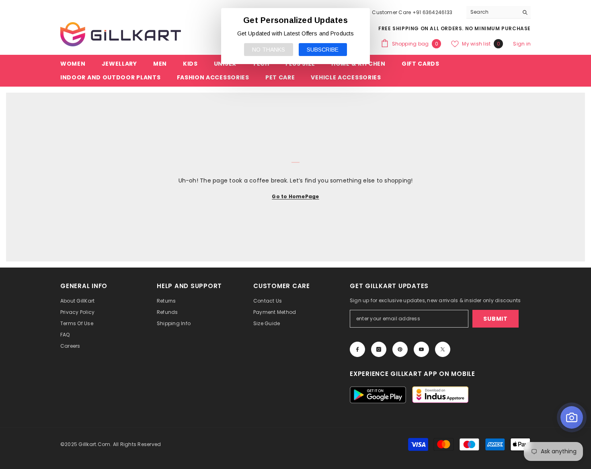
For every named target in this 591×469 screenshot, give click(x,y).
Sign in (522, 43)
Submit (495, 319)
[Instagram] (378, 349)
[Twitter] (442, 349)
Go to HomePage (295, 196)
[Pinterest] (400, 349)
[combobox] (492, 12)
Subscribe (323, 49)
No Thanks (268, 49)
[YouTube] (421, 349)
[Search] (498, 12)
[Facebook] (357, 349)
